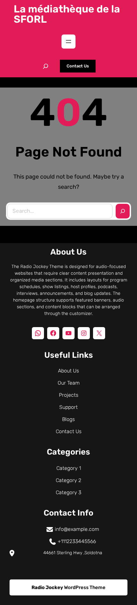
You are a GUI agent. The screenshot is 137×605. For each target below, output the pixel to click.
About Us (68, 371)
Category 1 (68, 468)
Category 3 (68, 492)
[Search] (123, 211)
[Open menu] (68, 41)
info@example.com (77, 529)
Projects (68, 395)
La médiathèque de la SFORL (67, 14)
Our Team (69, 383)
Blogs (68, 419)
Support (68, 407)
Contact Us (78, 66)
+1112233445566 (77, 541)
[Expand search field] (45, 66)
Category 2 (68, 480)
